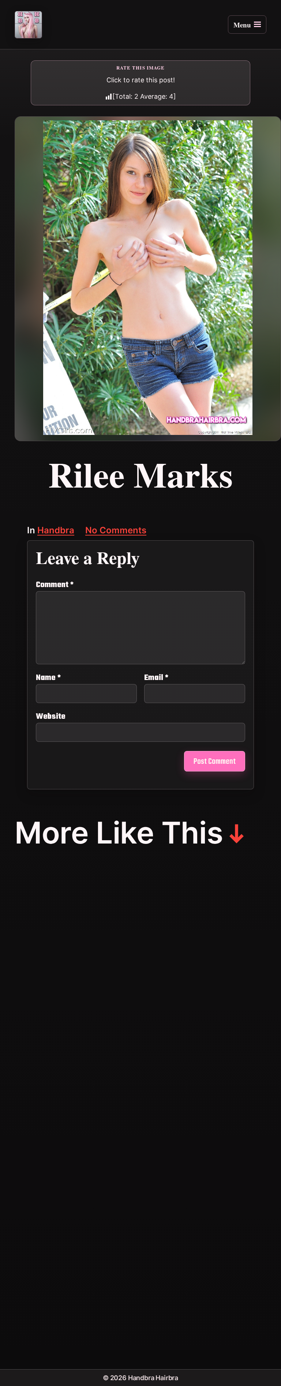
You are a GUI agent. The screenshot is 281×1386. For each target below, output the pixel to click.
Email (156, 677)
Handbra (55, 531)
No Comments (115, 531)
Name (48, 677)
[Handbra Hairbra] (28, 24)
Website (50, 715)
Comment (55, 585)
